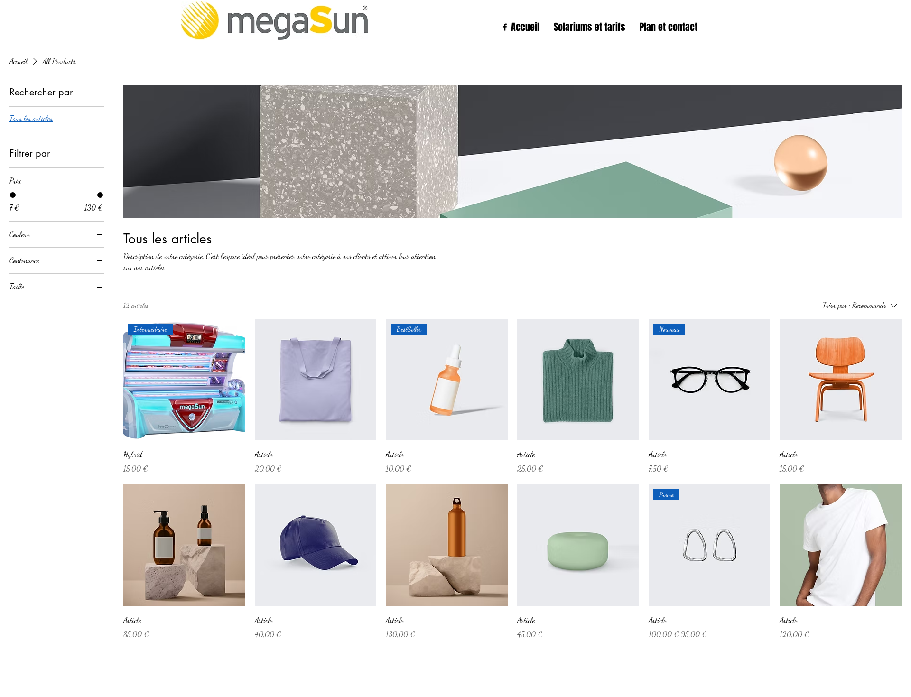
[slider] (13, 195)
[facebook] (505, 27)
